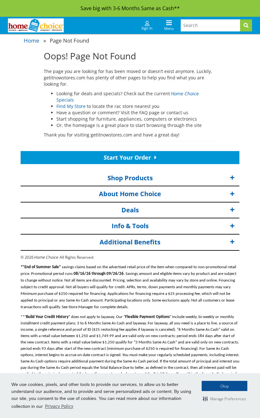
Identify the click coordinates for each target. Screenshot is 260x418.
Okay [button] (224, 386)
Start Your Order (128, 157)
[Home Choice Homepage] (36, 25)
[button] (224, 399)
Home (31, 40)
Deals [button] (130, 210)
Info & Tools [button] (130, 226)
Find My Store (71, 106)
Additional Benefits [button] (130, 242)
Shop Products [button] (130, 178)
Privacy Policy (59, 406)
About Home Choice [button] (130, 193)
